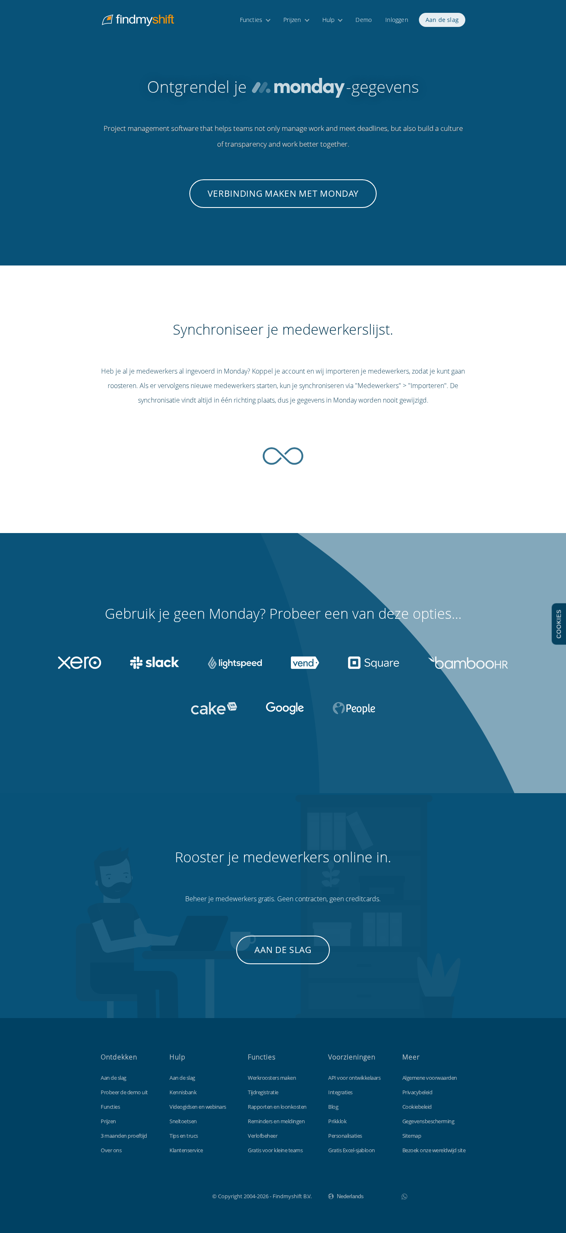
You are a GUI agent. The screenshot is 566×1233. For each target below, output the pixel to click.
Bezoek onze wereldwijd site (434, 1150)
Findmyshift (170, 1195)
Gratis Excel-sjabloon (351, 1150)
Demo (364, 20)
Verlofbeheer (262, 1135)
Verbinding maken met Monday (283, 193)
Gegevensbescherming (428, 1121)
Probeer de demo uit (124, 1092)
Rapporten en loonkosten (277, 1106)
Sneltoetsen (183, 1121)
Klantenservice (186, 1150)
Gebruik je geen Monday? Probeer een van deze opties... (283, 613)
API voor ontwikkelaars (354, 1077)
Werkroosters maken (272, 1077)
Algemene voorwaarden (429, 1077)
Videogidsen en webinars (197, 1106)
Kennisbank (182, 1092)
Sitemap (411, 1135)
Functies (251, 20)
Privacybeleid (417, 1092)
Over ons (111, 1150)
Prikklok (337, 1121)
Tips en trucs (183, 1135)
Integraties (340, 1092)
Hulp (328, 20)
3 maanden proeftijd (124, 1135)
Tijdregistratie (263, 1092)
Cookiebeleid (417, 1106)
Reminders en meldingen (276, 1121)
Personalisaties (345, 1135)
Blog (333, 1106)
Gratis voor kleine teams (275, 1150)
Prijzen (292, 20)
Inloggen (396, 20)
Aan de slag (442, 20)
